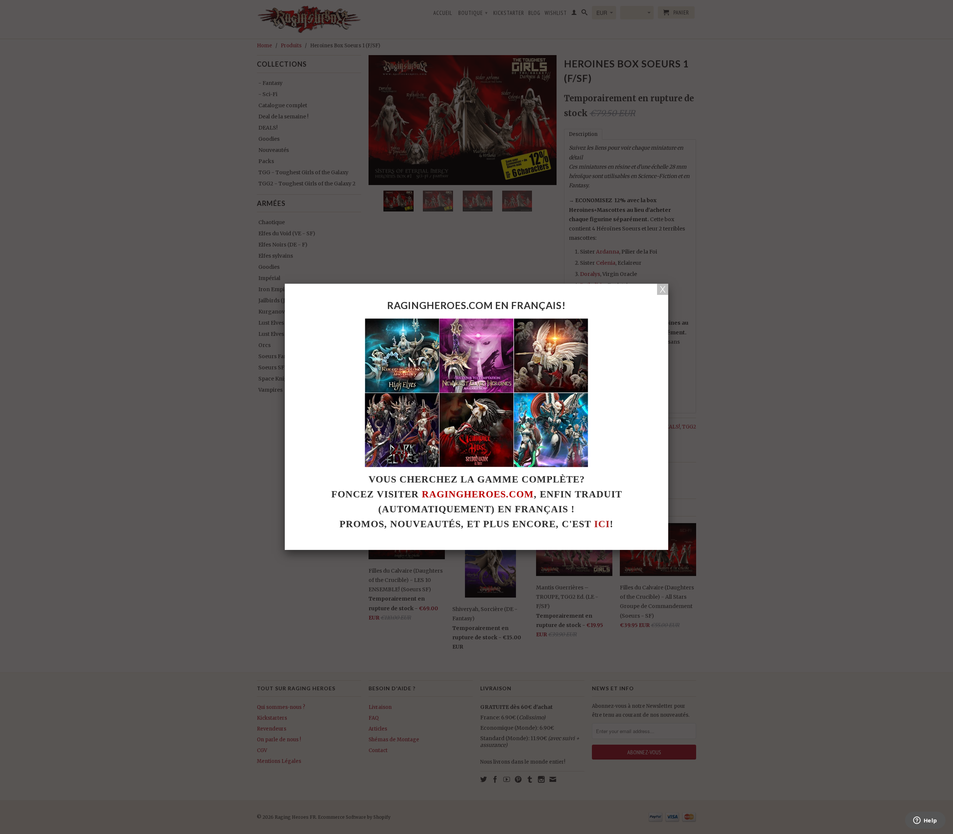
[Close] (662, 289)
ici (602, 524)
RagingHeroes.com (478, 494)
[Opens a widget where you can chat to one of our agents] (925, 821)
